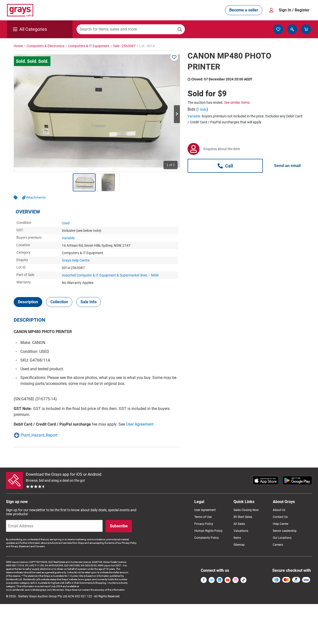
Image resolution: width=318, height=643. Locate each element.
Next (177, 114)
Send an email (287, 166)
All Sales (239, 524)
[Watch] (174, 57)
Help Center (280, 524)
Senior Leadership (285, 531)
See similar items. (237, 102)
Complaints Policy (206, 538)
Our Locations (282, 538)
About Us (279, 510)
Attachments (36, 197)
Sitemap (239, 544)
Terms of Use (203, 517)
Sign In (294, 10)
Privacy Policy (203, 524)
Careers (278, 544)
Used (66, 223)
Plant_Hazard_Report (39, 435)
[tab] (28, 302)
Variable (68, 238)
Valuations (241, 531)
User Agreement (140, 424)
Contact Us (280, 517)
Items (237, 538)
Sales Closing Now (246, 510)
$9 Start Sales (243, 517)
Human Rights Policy (208, 531)
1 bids (202, 109)
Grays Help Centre (76, 260)
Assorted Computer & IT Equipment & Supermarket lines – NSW (110, 275)
